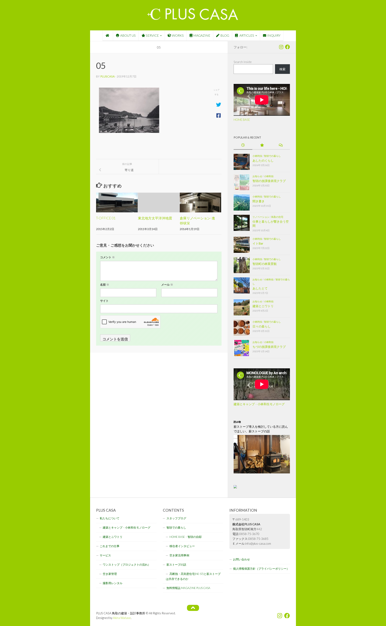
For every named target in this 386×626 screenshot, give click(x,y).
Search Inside (243, 62)
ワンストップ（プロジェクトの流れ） (127, 564)
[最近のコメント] (280, 145)
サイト (104, 300)
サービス (105, 555)
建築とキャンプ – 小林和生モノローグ (259, 404)
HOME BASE (242, 119)
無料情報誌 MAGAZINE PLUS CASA (188, 588)
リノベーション (261, 216)
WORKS (178, 35)
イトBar (258, 243)
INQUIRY (273, 35)
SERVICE (152, 35)
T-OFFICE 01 (106, 218)
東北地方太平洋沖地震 (155, 218)
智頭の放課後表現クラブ (269, 181)
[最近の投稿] (243, 145)
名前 (104, 284)
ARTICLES (246, 35)
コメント (107, 257)
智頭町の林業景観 (265, 263)
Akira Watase (122, 618)
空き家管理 (110, 573)
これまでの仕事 (109, 546)
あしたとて (260, 288)
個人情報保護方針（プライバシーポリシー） (261, 568)
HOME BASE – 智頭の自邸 (185, 536)
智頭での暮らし (272, 155)
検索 (282, 69)
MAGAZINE (201, 35)
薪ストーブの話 (176, 564)
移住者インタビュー (182, 546)
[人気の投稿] (261, 145)
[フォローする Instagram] (281, 46)
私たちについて (109, 518)
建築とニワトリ (263, 306)
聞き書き (259, 201)
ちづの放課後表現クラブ (269, 346)
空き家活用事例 (179, 555)
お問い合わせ (241, 559)
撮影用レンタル (112, 583)
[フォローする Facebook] (287, 46)
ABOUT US (128, 35)
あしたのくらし (263, 160)
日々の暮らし (262, 326)
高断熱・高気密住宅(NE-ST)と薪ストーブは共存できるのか (193, 576)
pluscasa (107, 76)
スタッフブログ (176, 518)
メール (167, 284)
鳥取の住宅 (277, 216)
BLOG (224, 35)
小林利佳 (257, 155)
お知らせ (257, 176)
